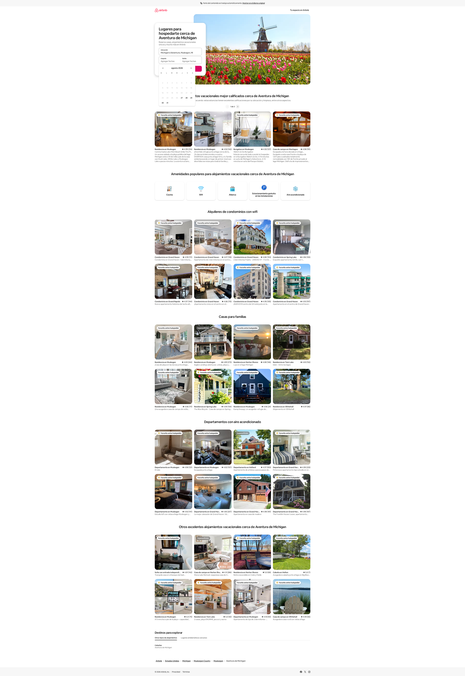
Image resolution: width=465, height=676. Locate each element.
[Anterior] (227, 107)
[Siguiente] (238, 107)
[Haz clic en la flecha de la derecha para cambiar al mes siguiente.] (191, 68)
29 (191, 98)
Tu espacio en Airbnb (299, 10)
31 (167, 103)
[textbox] (169, 61)
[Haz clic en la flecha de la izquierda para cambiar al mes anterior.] (163, 68)
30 (163, 103)
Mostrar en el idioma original (253, 3)
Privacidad (176, 672)
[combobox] (180, 52)
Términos (186, 672)
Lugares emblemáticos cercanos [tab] (194, 638)
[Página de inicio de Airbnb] (161, 10)
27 (182, 98)
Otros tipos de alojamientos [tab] (166, 638)
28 (186, 98)
